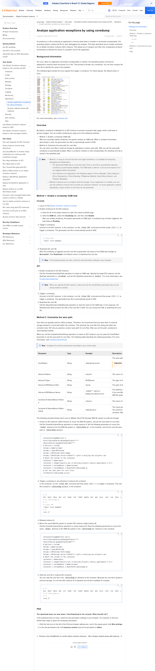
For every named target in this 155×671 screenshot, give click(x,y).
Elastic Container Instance (25, 16)
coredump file (62, 118)
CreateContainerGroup (58, 340)
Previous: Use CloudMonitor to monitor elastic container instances (62, 636)
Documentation (8, 16)
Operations (117, 22)
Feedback (83, 647)
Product (119, 36)
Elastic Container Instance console (63, 206)
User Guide (68, 22)
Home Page (40, 22)
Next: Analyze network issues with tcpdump (103, 636)
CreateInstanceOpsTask (49, 279)
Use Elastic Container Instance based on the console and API (93, 22)
